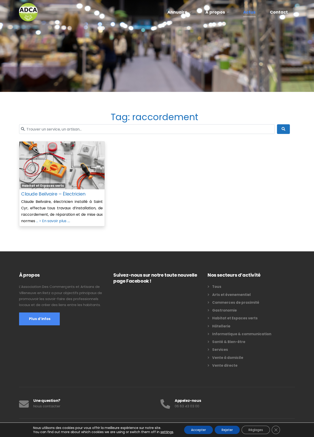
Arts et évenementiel (231, 294)
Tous (216, 286)
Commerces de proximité (235, 302)
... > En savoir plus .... (53, 221)
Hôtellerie (221, 326)
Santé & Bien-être (228, 341)
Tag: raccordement (154, 117)
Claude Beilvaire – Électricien (53, 194)
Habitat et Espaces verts (43, 186)
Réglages (255, 430)
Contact (279, 12)
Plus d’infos (39, 318)
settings (166, 432)
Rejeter (227, 430)
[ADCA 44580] (28, 12)
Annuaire (177, 12)
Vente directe (224, 365)
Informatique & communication (241, 334)
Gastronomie (224, 310)
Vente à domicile (227, 357)
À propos (215, 12)
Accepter (198, 430)
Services (220, 349)
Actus (249, 12)
